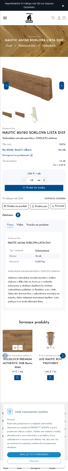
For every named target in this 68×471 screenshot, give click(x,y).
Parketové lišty (27, 45)
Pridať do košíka (35, 188)
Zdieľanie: (7, 215)
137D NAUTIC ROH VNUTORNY (50, 360)
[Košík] (64, 17)
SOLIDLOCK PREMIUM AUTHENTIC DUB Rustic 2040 (17, 362)
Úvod (9, 45)
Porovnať (59, 206)
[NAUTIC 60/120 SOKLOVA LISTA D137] (34, 86)
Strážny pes (40, 206)
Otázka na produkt (16, 206)
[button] (63, 355)
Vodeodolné (49, 45)
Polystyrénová (42, 250)
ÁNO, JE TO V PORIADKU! (34, 454)
